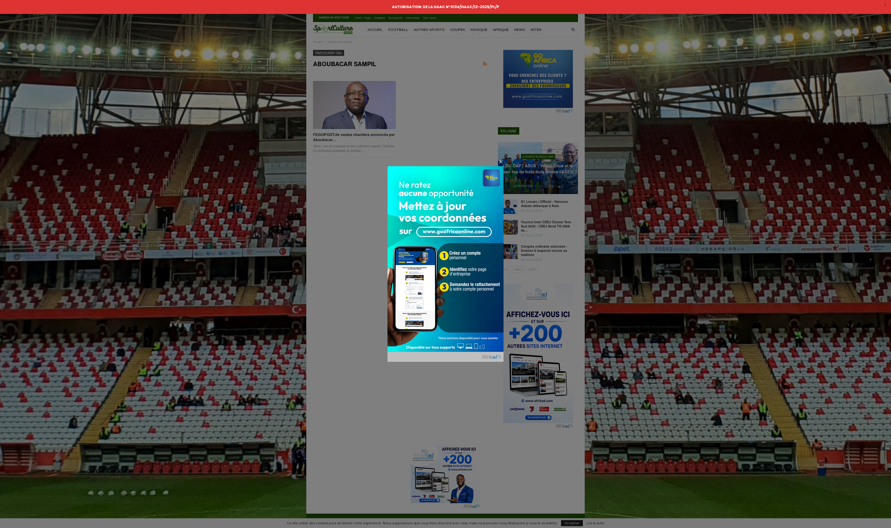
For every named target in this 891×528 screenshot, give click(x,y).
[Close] (501, 162)
